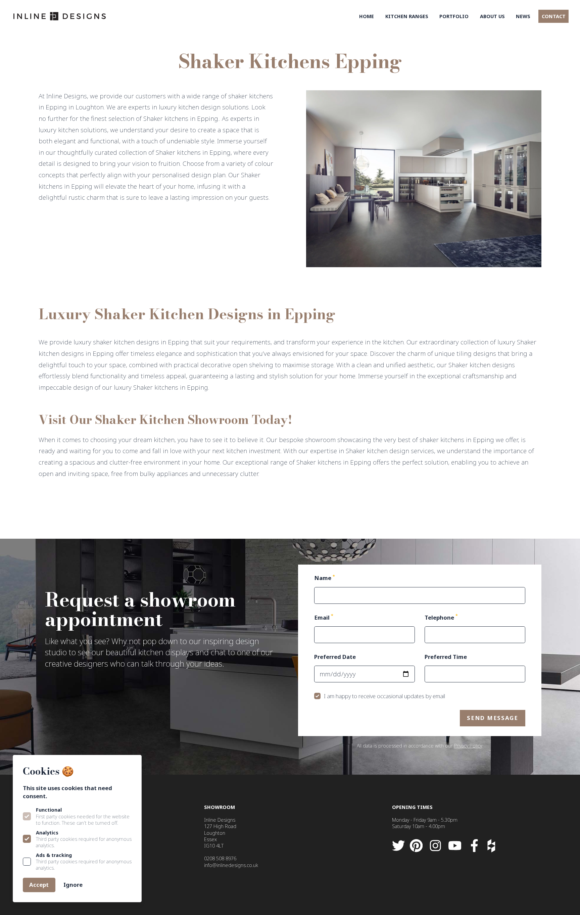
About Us (492, 16)
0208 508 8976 (220, 858)
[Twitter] (398, 846)
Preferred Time (446, 657)
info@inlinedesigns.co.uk (231, 865)
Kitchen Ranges (406, 16)
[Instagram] (436, 846)
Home (366, 16)
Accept (39, 884)
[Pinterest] (416, 846)
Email (323, 617)
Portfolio (454, 16)
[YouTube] (455, 846)
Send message (492, 718)
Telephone (441, 617)
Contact (554, 16)
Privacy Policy (468, 745)
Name (324, 578)
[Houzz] (491, 846)
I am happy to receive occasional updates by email (386, 696)
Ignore (73, 884)
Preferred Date (335, 657)
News (523, 16)
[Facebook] (474, 846)
